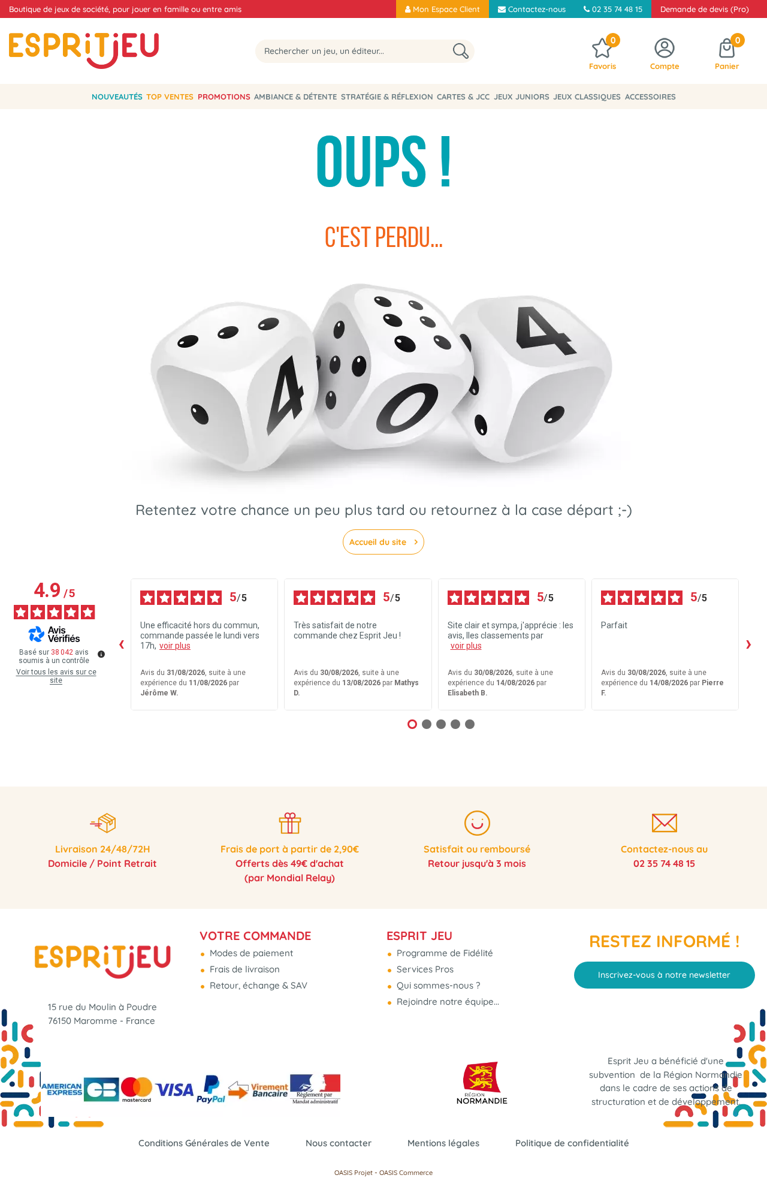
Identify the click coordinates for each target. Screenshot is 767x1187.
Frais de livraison (243, 969)
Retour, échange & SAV (257, 985)
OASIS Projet (353, 1172)
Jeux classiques (587, 96)
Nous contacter (339, 1143)
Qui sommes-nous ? (437, 985)
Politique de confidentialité (572, 1143)
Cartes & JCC (463, 96)
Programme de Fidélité (443, 953)
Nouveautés (117, 96)
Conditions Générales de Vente (204, 1143)
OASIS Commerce (406, 1172)
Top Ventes (170, 96)
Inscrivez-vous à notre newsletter (664, 974)
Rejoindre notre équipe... (446, 1001)
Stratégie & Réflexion (387, 96)
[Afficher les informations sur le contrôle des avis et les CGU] (101, 654)
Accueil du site (379, 542)
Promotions (224, 96)
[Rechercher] (461, 51)
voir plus (175, 645)
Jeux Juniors (521, 96)
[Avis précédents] (121, 644)
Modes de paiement (250, 953)
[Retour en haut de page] (743, 1151)
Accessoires (650, 96)
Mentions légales (443, 1143)
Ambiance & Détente (295, 96)
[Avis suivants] (748, 644)
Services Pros (424, 969)
